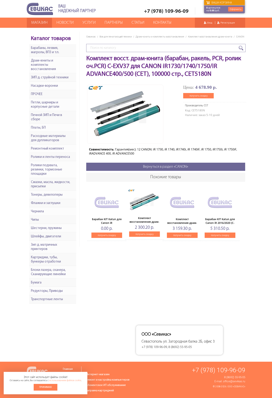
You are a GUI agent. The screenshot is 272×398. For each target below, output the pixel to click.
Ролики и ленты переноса (50, 157)
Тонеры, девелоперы (47, 195)
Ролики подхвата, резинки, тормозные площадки (46, 170)
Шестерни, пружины (46, 228)
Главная (68, 369)
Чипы (35, 220)
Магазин (39, 23)
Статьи (138, 23)
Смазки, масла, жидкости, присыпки (50, 184)
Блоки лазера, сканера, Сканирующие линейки (48, 272)
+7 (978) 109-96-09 (166, 11)
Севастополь (152, 342)
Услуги (89, 23)
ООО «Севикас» (236, 386)
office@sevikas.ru (234, 381)
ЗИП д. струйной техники (49, 77)
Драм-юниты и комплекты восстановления (160, 36)
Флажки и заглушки (45, 203)
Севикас (91, 36)
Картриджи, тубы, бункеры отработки (46, 259)
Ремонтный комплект (47, 148)
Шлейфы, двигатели (46, 236)
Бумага (36, 282)
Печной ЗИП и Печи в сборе (46, 117)
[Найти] (241, 48)
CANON (240, 36)
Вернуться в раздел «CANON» (165, 167)
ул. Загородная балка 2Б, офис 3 (189, 342)
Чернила (37, 211)
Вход (209, 22)
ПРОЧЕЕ (37, 94)
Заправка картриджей (100, 390)
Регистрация (228, 22)
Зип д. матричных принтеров (44, 247)
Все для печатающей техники (116, 36)
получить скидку (198, 95)
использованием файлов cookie (65, 380)
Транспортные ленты (47, 299)
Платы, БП (38, 128)
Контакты (162, 23)
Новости (65, 23)
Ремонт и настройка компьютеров (108, 379)
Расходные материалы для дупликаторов (48, 138)
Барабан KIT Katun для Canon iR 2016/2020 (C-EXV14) (220, 222)
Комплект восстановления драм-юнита (210, 36)
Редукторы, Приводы (47, 291)
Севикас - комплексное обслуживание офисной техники (40, 9)
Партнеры (114, 23)
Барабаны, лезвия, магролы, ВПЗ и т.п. (45, 50)
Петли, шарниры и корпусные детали (45, 105)
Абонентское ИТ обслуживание (106, 385)
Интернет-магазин (98, 374)
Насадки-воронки (44, 86)
